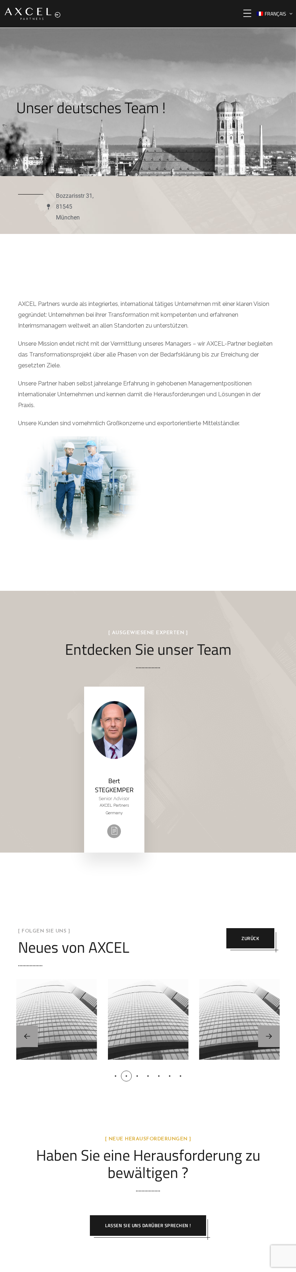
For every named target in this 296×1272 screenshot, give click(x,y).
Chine (40, 1051)
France (72, 1051)
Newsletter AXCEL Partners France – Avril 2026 (148, 1007)
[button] (269, 1036)
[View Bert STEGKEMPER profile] (114, 770)
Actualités (56, 1042)
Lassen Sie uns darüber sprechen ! (148, 1225)
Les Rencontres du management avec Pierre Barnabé (239, 1007)
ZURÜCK (250, 938)
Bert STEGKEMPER (114, 785)
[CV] (114, 831)
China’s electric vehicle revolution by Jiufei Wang (56, 1007)
